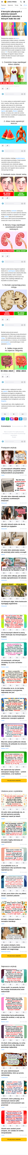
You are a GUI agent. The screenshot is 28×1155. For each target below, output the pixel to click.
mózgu (3, 338)
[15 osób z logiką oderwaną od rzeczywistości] (14, 829)
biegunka (3, 401)
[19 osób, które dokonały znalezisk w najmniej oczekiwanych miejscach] (14, 485)
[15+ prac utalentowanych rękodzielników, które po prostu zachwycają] (14, 1060)
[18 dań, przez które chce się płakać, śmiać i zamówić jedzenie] (14, 882)
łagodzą (3, 111)
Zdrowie (3, 8)
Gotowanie (3, 898)
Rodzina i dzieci (5, 667)
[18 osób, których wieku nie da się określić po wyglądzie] (14, 513)
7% (6, 52)
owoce (17, 38)
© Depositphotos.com (5, 374)
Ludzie (2, 475)
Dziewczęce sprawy (5, 951)
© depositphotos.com (5, 253)
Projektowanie (4, 1077)
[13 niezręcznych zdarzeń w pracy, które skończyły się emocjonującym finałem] (14, 621)
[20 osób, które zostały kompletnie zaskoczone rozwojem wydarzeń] (14, 705)
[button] (5, 414)
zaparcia (5, 391)
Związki (3, 776)
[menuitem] (3, 5)
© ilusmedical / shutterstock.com (7, 317)
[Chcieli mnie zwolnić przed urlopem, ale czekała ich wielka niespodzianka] (14, 1117)
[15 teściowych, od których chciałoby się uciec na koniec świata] (14, 649)
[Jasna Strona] (10, 2)
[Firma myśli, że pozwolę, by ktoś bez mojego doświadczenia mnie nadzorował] (14, 976)
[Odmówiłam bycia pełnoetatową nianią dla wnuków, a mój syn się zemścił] (14, 1004)
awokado (13, 210)
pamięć (9, 344)
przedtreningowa (20, 158)
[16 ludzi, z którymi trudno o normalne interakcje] (14, 908)
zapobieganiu (11, 271)
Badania (15, 111)
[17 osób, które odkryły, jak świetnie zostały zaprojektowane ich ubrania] (14, 565)
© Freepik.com (16, 86)
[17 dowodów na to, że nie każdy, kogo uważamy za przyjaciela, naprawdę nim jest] (14, 677)
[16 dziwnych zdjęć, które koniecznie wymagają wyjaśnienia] (14, 590)
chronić (6, 216)
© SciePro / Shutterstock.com (7, 86)
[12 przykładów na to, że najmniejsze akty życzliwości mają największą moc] (14, 855)
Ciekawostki (4, 503)
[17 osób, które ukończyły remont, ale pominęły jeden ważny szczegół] (14, 539)
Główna (3, 554)
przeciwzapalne (5, 342)
